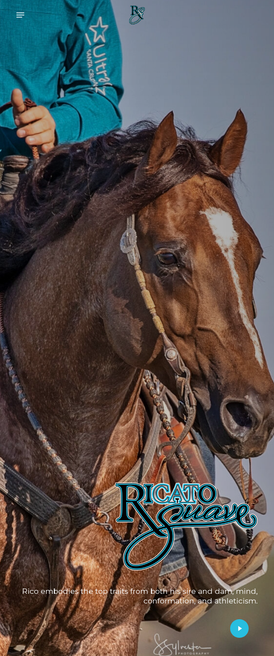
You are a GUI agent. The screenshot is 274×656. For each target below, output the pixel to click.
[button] (20, 15)
